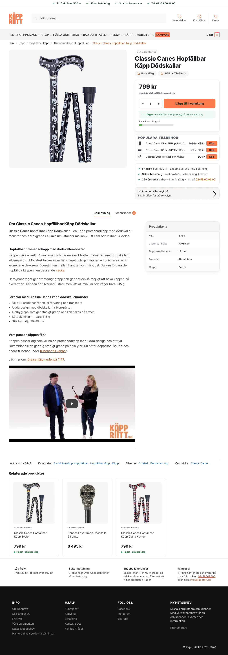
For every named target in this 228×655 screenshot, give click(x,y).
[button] (213, 35)
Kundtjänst (199, 20)
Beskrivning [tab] (102, 213)
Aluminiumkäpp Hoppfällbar (71, 43)
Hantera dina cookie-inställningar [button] (33, 633)
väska (60, 270)
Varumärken (179, 20)
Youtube (123, 618)
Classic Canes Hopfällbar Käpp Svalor (30, 534)
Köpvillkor (71, 613)
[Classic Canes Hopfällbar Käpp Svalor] (34, 503)
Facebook (124, 609)
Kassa (215, 20)
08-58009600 (206, 576)
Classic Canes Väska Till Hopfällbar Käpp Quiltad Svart (166, 143)
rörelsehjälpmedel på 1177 (45, 359)
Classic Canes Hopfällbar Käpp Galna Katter (137, 534)
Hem (12, 43)
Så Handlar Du (21, 613)
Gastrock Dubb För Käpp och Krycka (165, 156)
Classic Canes (147, 52)
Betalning (71, 618)
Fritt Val (17, 618)
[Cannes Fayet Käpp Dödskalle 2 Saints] (87, 503)
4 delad (143, 463)
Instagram (124, 613)
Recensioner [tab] (124, 213)
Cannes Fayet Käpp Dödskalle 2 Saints (87, 534)
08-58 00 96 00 (205, 179)
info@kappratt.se (200, 579)
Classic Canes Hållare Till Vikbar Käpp (165, 150)
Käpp (22, 43)
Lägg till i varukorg (189, 103)
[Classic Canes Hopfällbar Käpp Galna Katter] (141, 503)
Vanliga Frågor (74, 628)
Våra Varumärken (23, 623)
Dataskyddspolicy (23, 628)
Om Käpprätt (20, 609)
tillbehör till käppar (53, 351)
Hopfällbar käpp (39, 43)
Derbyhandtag (159, 463)
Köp (211, 143)
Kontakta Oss (73, 623)
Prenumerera (178, 627)
